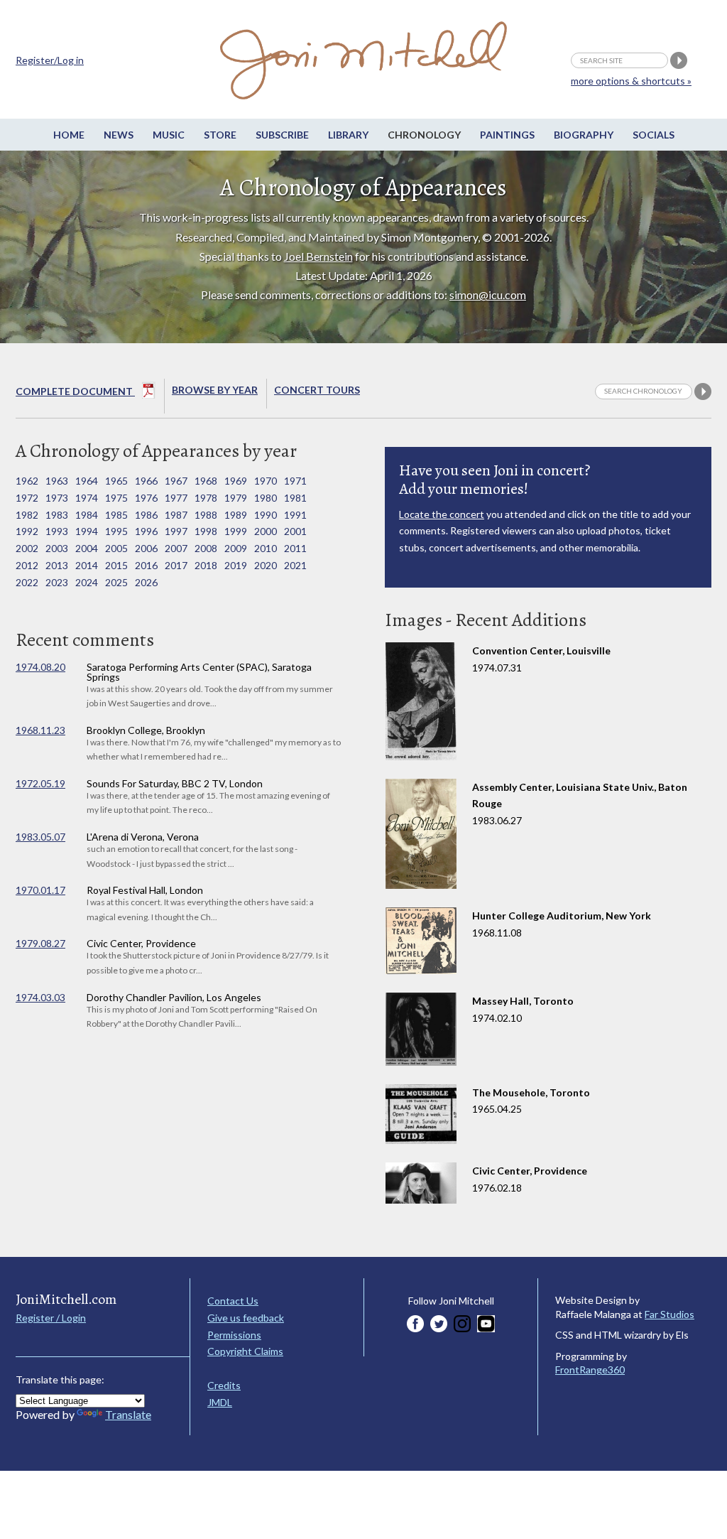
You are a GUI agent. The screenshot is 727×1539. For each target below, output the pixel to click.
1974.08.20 (40, 667)
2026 (146, 582)
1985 (116, 515)
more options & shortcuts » (631, 81)
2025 (116, 582)
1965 (116, 481)
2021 (295, 565)
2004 (86, 548)
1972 (27, 498)
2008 (206, 548)
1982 (27, 515)
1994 (86, 531)
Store (220, 135)
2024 (86, 582)
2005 (116, 548)
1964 (86, 481)
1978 (206, 498)
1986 (146, 515)
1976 (146, 498)
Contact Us (232, 1301)
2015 (116, 565)
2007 (176, 548)
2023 (56, 582)
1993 (56, 531)
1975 (116, 498)
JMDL (219, 1402)
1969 (235, 481)
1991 (295, 515)
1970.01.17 (40, 890)
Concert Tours (317, 390)
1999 (235, 531)
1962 (27, 481)
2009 (235, 548)
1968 (206, 481)
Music (169, 135)
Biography (583, 135)
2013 (56, 565)
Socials (653, 135)
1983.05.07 (40, 837)
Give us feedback (245, 1318)
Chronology (424, 135)
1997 (176, 531)
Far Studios (669, 1314)
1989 (235, 515)
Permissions (234, 1335)
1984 (86, 515)
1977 (176, 498)
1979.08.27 (40, 943)
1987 (176, 515)
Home (68, 135)
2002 (27, 548)
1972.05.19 (40, 783)
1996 (146, 531)
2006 (146, 548)
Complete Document (75, 391)
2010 (265, 548)
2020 (265, 565)
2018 (206, 565)
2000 (265, 531)
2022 (27, 582)
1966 (146, 481)
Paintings (507, 135)
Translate (128, 1414)
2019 (235, 565)
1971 (295, 481)
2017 (176, 565)
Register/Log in (50, 60)
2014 (86, 565)
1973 (56, 498)
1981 (295, 498)
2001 (295, 531)
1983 (56, 515)
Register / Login (51, 1318)
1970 (265, 481)
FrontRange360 (590, 1370)
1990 (265, 515)
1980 (265, 498)
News (118, 135)
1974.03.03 (40, 997)
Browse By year (215, 390)
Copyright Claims (245, 1351)
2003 (56, 548)
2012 (27, 565)
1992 (27, 531)
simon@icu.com (487, 294)
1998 (206, 531)
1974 (86, 498)
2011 (295, 548)
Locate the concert (441, 514)
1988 (206, 515)
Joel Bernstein (318, 256)
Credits (224, 1385)
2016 (146, 565)
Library (348, 135)
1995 (116, 531)
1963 (56, 481)
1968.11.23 (40, 730)
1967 (176, 481)
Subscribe (282, 135)
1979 (235, 498)
